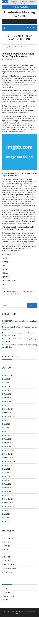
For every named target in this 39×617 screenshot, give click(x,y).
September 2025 (9, 416)
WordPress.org (8, 600)
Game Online (8, 542)
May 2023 (7, 521)
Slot (12, 294)
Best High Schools (10, 538)
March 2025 (8, 439)
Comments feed (8, 596)
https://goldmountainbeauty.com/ (13, 85)
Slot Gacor (18, 294)
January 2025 (8, 446)
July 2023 (7, 514)
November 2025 (9, 409)
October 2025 (8, 413)
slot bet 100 (8, 557)
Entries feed (7, 592)
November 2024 (9, 454)
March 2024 (8, 484)
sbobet (6, 549)
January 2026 (8, 401)
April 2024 (7, 480)
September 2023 (9, 506)
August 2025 (8, 420)
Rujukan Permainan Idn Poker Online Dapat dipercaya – (18, 55)
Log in (5, 588)
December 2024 (9, 450)
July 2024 (7, 469)
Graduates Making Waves (19, 14)
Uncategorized (13, 292)
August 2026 (8, 375)
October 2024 (8, 458)
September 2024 (9, 461)
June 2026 (7, 383)
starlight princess (9, 564)
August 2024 (8, 465)
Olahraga (7, 546)
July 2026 (7, 379)
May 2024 (7, 476)
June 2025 (7, 428)
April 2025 (7, 435)
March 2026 (8, 394)
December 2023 (9, 495)
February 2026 (8, 398)
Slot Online (7, 561)
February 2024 (8, 488)
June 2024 (7, 473)
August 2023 (8, 510)
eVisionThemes (19, 613)
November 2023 (9, 499)
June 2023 (7, 518)
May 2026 (7, 386)
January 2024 (8, 491)
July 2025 (7, 424)
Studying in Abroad (10, 568)
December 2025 (9, 405)
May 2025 (7, 431)
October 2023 (8, 503)
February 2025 (8, 443)
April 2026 (7, 390)
